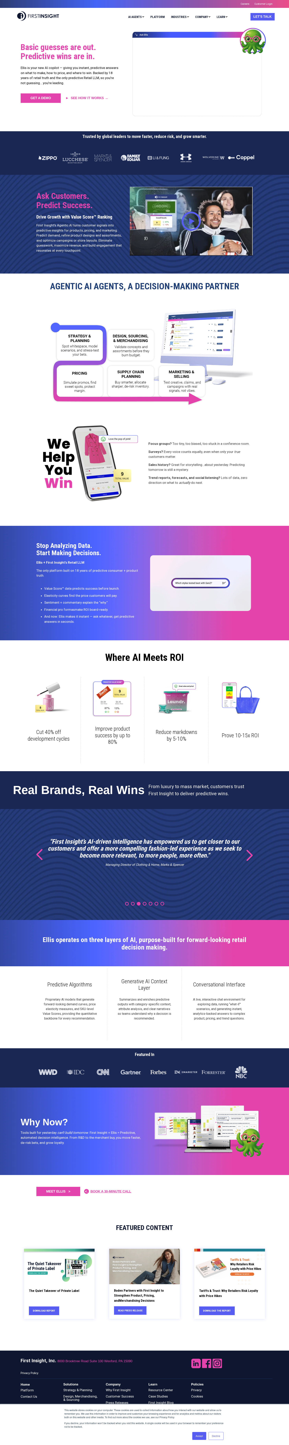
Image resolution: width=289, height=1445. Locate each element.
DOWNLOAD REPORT (44, 1310)
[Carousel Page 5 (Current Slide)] (150, 904)
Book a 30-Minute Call (110, 1191)
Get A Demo (40, 98)
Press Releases (117, 1403)
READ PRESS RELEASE (130, 1310)
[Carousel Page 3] (139, 904)
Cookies (197, 1396)
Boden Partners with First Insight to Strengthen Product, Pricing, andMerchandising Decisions (139, 1296)
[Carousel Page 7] (162, 904)
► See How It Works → (86, 98)
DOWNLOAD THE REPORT (217, 1310)
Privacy (196, 1390)
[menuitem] (135, 17)
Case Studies (158, 1396)
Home (25, 1384)
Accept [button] (199, 1436)
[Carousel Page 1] (127, 904)
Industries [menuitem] (179, 17)
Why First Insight (118, 1390)
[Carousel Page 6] (156, 904)
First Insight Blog (161, 1403)
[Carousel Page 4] (144, 904)
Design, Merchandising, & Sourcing (80, 1398)
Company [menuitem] (201, 17)
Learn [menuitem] (221, 17)
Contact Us (29, 1396)
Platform (27, 1390)
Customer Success (120, 1396)
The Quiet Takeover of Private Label (54, 1291)
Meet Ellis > (58, 1191)
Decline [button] (216, 1436)
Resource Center (160, 1390)
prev (42, 855)
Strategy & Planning (77, 1390)
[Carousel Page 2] (133, 904)
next (247, 855)
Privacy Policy (29, 1373)
